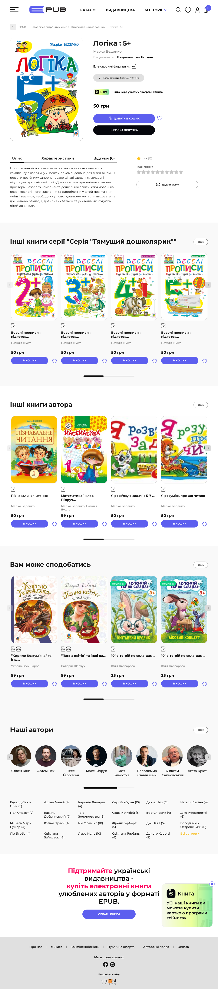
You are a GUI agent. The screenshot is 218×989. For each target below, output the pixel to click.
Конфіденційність (85, 947)
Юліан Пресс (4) (57, 823)
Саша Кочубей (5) (126, 813)
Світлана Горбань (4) (126, 835)
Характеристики (58, 158)
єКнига (56, 947)
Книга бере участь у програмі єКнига (137, 91)
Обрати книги (109, 914)
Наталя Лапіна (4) (194, 802)
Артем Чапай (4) (57, 802)
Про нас (35, 947)
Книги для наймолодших (88, 27)
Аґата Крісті (197, 771)
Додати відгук (170, 184)
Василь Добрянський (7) (57, 814)
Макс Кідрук (96, 771)
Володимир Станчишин (147, 771)
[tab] (17, 159)
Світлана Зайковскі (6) (54, 835)
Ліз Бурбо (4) (20, 833)
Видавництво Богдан (135, 57)
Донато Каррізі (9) (158, 835)
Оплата (183, 947)
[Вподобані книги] (188, 10)
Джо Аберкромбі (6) (193, 814)
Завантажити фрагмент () (121, 77)
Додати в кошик (127, 118)
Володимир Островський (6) (193, 825)
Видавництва (120, 10)
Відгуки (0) (104, 158)
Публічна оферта (121, 947)
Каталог (88, 10)
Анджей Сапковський (172, 771)
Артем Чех (45, 771)
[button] (208, 285)
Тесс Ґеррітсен (71, 771)
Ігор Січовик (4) (158, 813)
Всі (200, 241)
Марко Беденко (107, 51)
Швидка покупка (124, 130)
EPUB (22, 27)
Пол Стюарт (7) (21, 813)
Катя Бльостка (121, 771)
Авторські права (156, 947)
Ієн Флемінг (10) (90, 823)
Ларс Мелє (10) (89, 833)
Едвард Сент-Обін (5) (20, 804)
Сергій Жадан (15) (126, 802)
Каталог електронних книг (49, 27)
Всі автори (188, 833)
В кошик (29, 360)
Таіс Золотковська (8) (91, 814)
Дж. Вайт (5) (155, 823)
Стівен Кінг (20, 771)
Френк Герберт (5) (124, 825)
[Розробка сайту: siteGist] (109, 982)
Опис (17, 158)
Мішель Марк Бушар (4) (20, 825)
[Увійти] (197, 10)
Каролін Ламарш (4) (91, 804)
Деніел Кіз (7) (157, 802)
